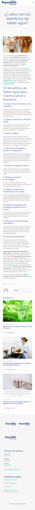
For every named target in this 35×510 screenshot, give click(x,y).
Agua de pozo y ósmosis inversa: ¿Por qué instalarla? (17, 327)
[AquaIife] (9, 2)
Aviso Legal (7, 486)
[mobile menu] (32, 2)
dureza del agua (9, 263)
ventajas (26, 70)
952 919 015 (7, 460)
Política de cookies (9, 490)
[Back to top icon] (17, 500)
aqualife (16, 290)
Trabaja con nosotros (10, 480)
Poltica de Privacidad (10, 483)
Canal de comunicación (11, 491)
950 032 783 (7, 465)
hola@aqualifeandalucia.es (12, 470)
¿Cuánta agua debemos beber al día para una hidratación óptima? (17, 364)
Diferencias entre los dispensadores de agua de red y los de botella (17, 402)
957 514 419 (7, 455)
